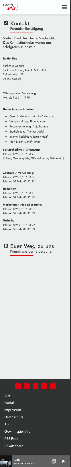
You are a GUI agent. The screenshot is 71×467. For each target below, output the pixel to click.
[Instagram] (35, 386)
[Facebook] (27, 386)
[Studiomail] (44, 386)
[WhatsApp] (18, 386)
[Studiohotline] (53, 386)
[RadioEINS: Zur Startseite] (31, 7)
